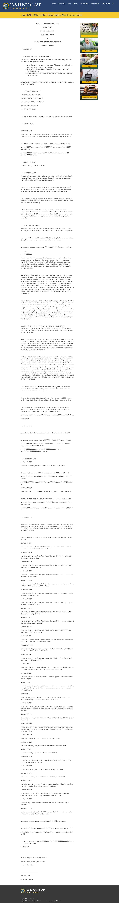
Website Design (32, 901)
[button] (113, 3)
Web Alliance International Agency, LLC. (45, 901)
